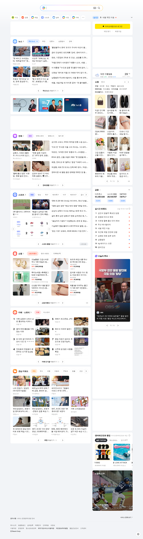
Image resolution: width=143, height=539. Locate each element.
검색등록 (30, 525)
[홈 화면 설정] (138, 534)
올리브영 (120, 86)
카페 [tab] (37, 312)
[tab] (33, 41)
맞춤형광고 (21, 525)
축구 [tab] (46, 195)
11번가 (113, 86)
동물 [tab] (73, 371)
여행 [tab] (48, 371)
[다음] (86, 195)
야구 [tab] (64, 195)
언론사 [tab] (52, 41)
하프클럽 (106, 89)
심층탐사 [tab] (61, 41)
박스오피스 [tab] (113, 440)
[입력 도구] (95, 8)
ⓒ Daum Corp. (15, 531)
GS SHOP (123, 89)
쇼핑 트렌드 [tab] (33, 253)
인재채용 (46, 525)
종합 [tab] (30, 136)
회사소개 (13, 525)
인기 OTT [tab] (124, 440)
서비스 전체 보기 (125, 517)
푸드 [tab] (41, 371)
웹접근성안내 (74, 528)
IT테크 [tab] (65, 371)
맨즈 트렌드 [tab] (45, 253)
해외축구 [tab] (55, 195)
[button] (83, 17)
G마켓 (102, 86)
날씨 (57, 17)
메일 (36, 17)
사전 (67, 17)
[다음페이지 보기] (49, 229)
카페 (77, 17)
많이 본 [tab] (61, 136)
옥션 (107, 86)
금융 (26, 17)
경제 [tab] (70, 41)
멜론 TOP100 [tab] (101, 440)
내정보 (53, 525)
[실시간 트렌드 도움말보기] (129, 208)
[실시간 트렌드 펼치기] (131, 17)
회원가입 (118, 31)
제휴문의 (38, 525)
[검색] (99, 8)
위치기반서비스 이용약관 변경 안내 (28, 518)
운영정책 (21, 528)
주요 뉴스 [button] (31, 40)
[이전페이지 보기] (13, 229)
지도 (16, 17)
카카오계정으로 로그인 (113, 26)
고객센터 (83, 528)
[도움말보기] (129, 435)
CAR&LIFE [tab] (57, 253)
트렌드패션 (109, 92)
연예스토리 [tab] (40, 136)
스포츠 (46, 17)
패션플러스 (99, 92)
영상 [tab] (39, 195)
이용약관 (13, 528)
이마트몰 (114, 89)
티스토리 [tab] (46, 312)
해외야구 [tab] (73, 195)
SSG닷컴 (98, 89)
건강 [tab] (81, 371)
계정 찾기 (107, 31)
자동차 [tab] (56, 371)
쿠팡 (96, 86)
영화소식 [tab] (51, 136)
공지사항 (13, 518)
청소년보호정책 (31, 528)
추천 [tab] (43, 41)
